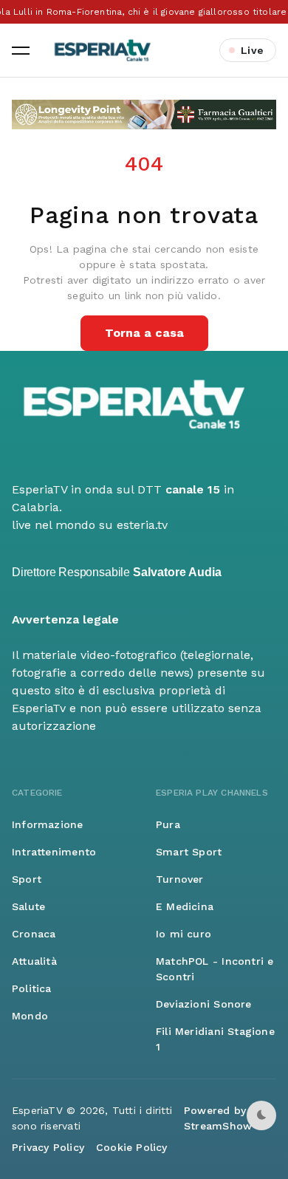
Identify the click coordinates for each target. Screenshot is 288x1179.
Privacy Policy (48, 1147)
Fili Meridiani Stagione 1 (215, 1039)
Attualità (34, 961)
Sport (26, 879)
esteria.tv (142, 525)
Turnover (180, 879)
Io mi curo (183, 934)
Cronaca (33, 934)
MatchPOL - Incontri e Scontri (214, 968)
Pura (168, 824)
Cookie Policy (132, 1147)
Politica (32, 988)
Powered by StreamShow (218, 1118)
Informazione (47, 824)
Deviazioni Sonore (204, 1004)
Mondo (30, 1016)
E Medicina (184, 906)
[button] (21, 50)
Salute (28, 906)
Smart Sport (189, 852)
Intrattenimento (54, 852)
